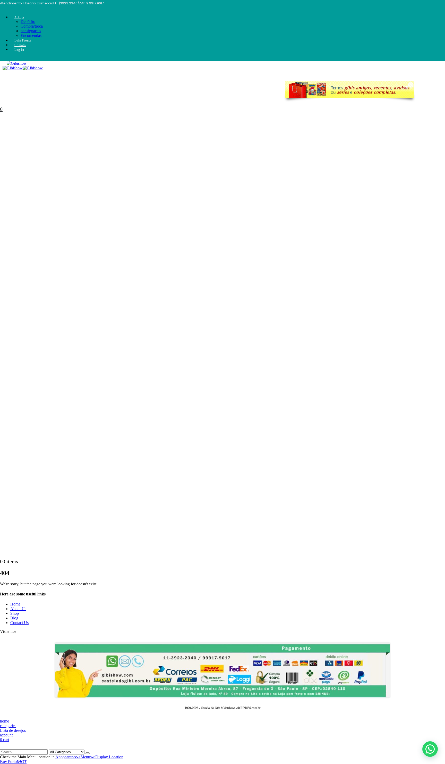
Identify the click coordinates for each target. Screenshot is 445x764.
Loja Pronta (22, 40)
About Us (18, 609)
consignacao (31, 31)
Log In (19, 50)
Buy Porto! (13, 761)
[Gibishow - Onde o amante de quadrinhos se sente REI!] (23, 68)
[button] (430, 749)
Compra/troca (32, 26)
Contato (20, 45)
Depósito (28, 21)
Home (15, 604)
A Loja (19, 17)
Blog (14, 618)
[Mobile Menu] (1, 67)
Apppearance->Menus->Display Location (89, 757)
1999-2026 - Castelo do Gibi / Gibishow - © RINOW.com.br (222, 708)
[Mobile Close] (3, 747)
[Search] (87, 753)
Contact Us (19, 622)
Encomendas (31, 35)
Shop (14, 613)
